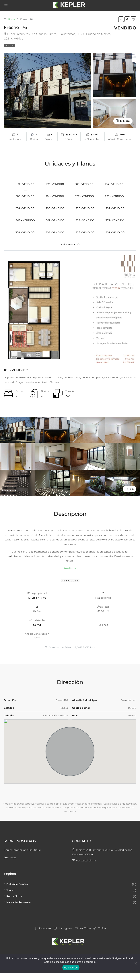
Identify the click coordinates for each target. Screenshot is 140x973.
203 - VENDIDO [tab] (114, 196)
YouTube (85, 928)
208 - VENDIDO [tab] (25, 220)
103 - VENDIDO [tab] (84, 184)
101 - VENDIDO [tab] (25, 184)
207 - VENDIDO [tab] (115, 208)
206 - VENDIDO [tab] (85, 208)
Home (11, 19)
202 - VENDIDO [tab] (84, 196)
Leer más (10, 857)
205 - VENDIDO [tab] (55, 208)
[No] (135, 963)
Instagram (65, 928)
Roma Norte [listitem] (14, 896)
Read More (70, 568)
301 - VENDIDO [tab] (55, 220)
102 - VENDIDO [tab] (55, 184)
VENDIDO (9, 45)
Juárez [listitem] (10, 890)
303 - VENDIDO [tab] (115, 220)
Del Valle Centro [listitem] (17, 884)
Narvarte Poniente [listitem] (18, 902)
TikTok (102, 928)
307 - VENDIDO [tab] (115, 232)
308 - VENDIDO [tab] (70, 244)
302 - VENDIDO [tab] (85, 220)
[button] (121, 19)
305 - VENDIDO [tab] (55, 232)
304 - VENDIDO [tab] (24, 232)
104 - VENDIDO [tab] (114, 184)
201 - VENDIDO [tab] (55, 196)
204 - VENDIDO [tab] (24, 208)
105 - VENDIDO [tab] (25, 196)
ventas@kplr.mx (86, 860)
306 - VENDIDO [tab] (85, 232)
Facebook (44, 928)
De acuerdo (71, 967)
